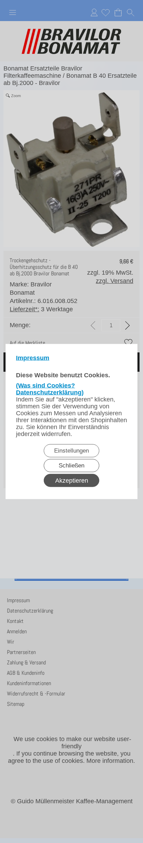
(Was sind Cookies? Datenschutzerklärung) (50, 389)
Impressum (32, 357)
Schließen (71, 465)
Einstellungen (71, 450)
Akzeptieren (71, 480)
